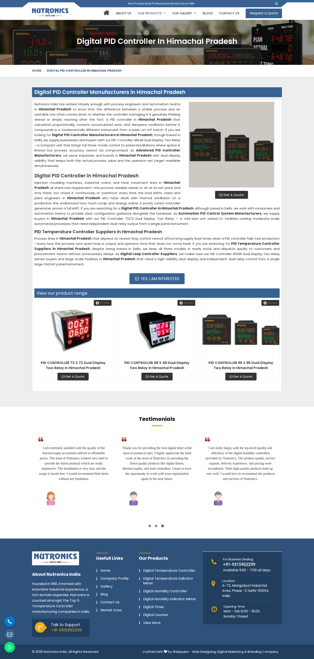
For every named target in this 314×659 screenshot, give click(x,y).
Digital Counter (155, 615)
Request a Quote (264, 13)
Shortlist (104, 303)
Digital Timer (153, 607)
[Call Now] (9, 621)
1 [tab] (149, 526)
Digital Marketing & (232, 651)
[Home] (106, 13)
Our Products (150, 13)
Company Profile (114, 578)
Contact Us (229, 13)
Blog (104, 594)
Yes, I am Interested (159, 278)
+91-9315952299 (66, 630)
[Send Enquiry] (9, 634)
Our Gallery (182, 13)
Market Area (111, 610)
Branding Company (263, 651)
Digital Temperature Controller (169, 570)
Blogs (208, 13)
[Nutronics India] (50, 12)
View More (152, 622)
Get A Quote (233, 195)
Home (36, 70)
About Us (123, 13)
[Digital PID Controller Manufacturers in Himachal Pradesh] (231, 145)
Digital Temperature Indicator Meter (168, 581)
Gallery (106, 586)
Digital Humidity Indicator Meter (169, 599)
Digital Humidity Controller (165, 591)
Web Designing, (204, 651)
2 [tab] (156, 526)
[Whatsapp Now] (9, 647)
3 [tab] (162, 526)
